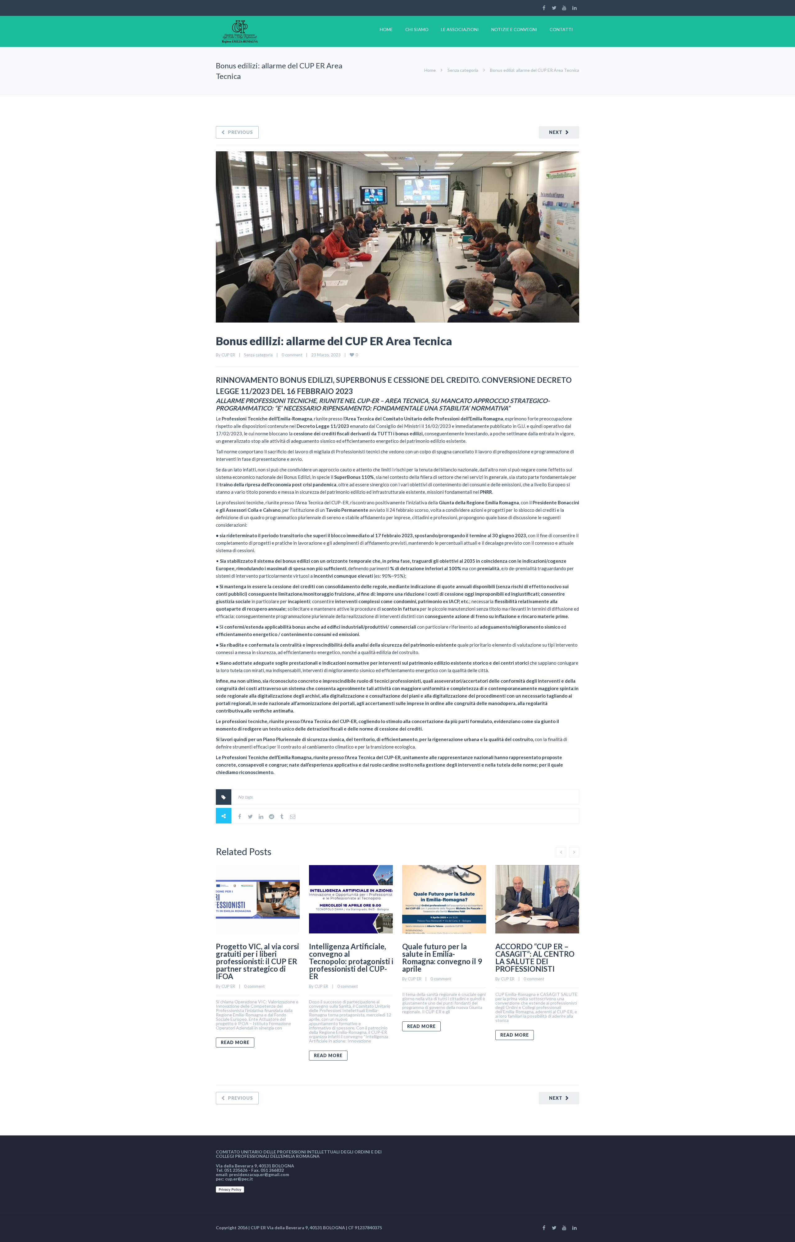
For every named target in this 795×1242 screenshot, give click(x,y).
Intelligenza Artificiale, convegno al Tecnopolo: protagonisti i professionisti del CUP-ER (351, 961)
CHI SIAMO (417, 29)
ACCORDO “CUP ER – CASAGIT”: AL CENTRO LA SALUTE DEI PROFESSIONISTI (535, 957)
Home (386, 29)
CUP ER (228, 354)
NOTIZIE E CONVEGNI (514, 29)
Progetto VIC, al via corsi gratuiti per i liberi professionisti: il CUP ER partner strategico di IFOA (257, 961)
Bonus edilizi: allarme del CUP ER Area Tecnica (334, 341)
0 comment (292, 354)
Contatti (561, 29)
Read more (235, 1042)
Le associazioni (460, 29)
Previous (240, 132)
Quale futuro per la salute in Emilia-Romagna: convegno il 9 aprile (442, 957)
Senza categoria (462, 70)
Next (555, 132)
